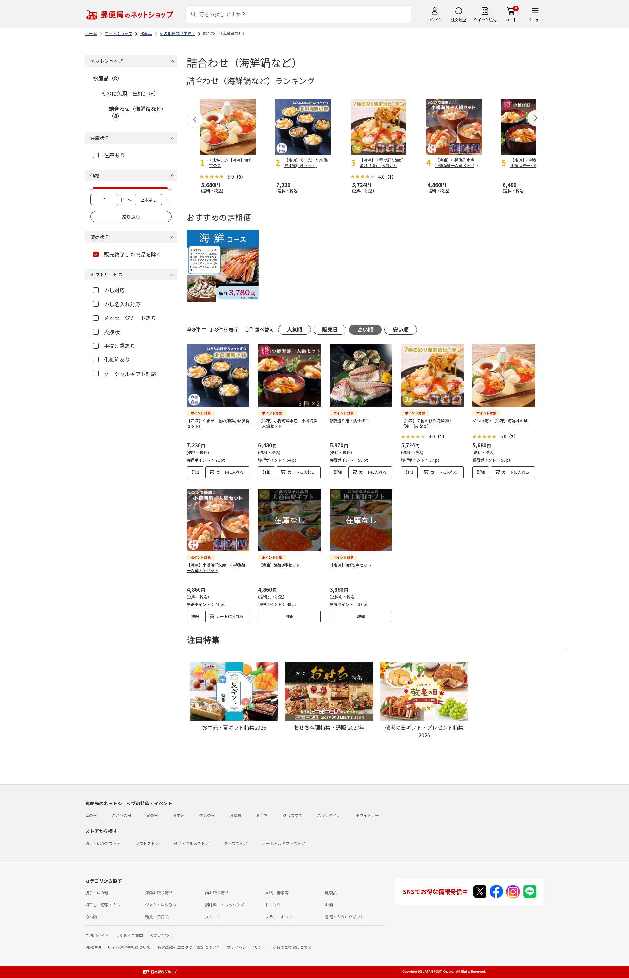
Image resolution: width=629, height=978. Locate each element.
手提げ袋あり (119, 346)
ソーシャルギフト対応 (130, 373)
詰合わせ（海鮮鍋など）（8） (137, 112)
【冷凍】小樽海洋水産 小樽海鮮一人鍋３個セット (216, 567)
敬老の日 (207, 815)
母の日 (91, 815)
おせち (262, 815)
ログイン (434, 19)
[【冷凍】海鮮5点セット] (361, 520)
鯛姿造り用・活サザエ (349, 420)
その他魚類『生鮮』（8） (130, 93)
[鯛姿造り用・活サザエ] (361, 375)
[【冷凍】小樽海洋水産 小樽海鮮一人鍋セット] (289, 375)
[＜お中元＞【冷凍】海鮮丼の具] (503, 375)
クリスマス (292, 815)
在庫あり (114, 155)
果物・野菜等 (277, 892)
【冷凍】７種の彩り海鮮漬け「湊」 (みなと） (426, 423)
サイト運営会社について (129, 947)
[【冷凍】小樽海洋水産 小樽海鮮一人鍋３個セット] (218, 520)
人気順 (294, 329)
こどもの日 (121, 815)
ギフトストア (147, 843)
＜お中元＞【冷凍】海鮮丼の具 (499, 420)
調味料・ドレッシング (224, 904)
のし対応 (114, 290)
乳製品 (331, 892)
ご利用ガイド (97, 935)
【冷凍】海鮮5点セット (350, 565)
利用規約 (93, 947)
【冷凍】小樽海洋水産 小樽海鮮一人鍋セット (287, 423)
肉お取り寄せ (217, 892)
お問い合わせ (161, 935)
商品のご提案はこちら (292, 947)
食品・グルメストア (191, 843)
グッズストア (235, 843)
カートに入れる (230, 472)
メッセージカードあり (130, 318)
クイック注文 (485, 19)
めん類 (91, 916)
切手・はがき (97, 892)
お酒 (329, 904)
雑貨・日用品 (157, 916)
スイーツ (213, 916)
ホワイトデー (367, 815)
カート (511, 19)
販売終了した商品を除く (133, 254)
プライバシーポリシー (246, 947)
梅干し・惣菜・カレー (104, 904)
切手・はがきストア (103, 843)
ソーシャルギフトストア (283, 843)
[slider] (91, 187)
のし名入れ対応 (122, 304)
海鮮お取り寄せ (159, 892)
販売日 (330, 329)
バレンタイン (329, 815)
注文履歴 (458, 19)
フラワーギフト (279, 916)
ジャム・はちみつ (160, 904)
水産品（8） (107, 78)
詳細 (195, 472)
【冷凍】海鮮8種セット (279, 565)
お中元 (178, 815)
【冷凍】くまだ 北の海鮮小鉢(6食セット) (218, 423)
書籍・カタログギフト (344, 916)
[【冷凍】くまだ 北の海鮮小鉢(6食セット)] (218, 375)
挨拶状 (112, 332)
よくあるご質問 (129, 935)
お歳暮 (235, 815)
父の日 (152, 815)
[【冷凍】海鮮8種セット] (289, 520)
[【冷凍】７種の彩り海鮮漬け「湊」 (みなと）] (432, 375)
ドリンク (273, 904)
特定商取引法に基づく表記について (188, 947)
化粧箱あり (117, 359)
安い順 (401, 329)
